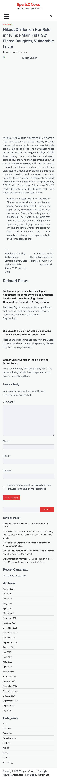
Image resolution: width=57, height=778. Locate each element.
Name (7, 441)
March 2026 (8, 613)
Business (7, 25)
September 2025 (10, 642)
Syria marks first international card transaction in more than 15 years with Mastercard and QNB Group (27, 560)
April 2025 (7, 666)
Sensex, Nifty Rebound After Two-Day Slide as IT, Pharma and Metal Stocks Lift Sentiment (28, 552)
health (6, 747)
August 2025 (9, 647)
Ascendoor (17, 774)
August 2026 (9, 588)
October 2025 (9, 637)
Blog (5, 723)
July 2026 (7, 593)
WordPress (43, 774)
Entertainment (9, 738)
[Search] (51, 16)
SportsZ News (28, 4)
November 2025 (10, 632)
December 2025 (10, 627)
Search (47, 509)
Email (6, 456)
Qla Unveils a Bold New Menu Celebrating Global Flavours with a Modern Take (27, 332)
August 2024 (9, 705)
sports (6, 757)
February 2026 (9, 618)
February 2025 (9, 676)
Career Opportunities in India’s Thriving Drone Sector (25, 361)
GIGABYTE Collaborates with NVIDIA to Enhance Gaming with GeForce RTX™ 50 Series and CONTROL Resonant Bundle (28, 534)
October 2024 (9, 695)
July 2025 (7, 652)
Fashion (6, 742)
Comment (9, 402)
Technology (8, 762)
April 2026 (7, 608)
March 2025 (8, 671)
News (5, 752)
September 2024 (10, 700)
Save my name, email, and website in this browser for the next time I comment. (29, 487)
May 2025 (7, 661)
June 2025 (7, 656)
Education (7, 733)
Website (7, 470)
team (7, 52)
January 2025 (9, 681)
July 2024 (7, 710)
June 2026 (7, 598)
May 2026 (7, 603)
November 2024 (10, 690)
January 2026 (9, 622)
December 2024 (10, 686)
